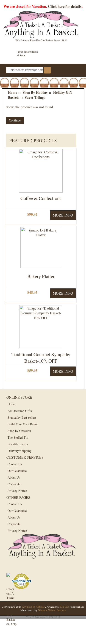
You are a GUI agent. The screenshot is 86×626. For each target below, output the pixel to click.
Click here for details (65, 6)
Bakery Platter (41, 276)
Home (12, 92)
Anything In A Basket (33, 606)
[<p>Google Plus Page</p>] (22, 568)
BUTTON (77, 70)
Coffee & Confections (40, 198)
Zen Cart (64, 606)
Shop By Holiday (35, 92)
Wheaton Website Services (52, 610)
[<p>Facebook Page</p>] (11, 568)
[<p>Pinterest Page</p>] (32, 568)
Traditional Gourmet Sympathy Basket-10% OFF (40, 357)
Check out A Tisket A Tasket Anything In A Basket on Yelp (11, 592)
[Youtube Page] (42, 568)
